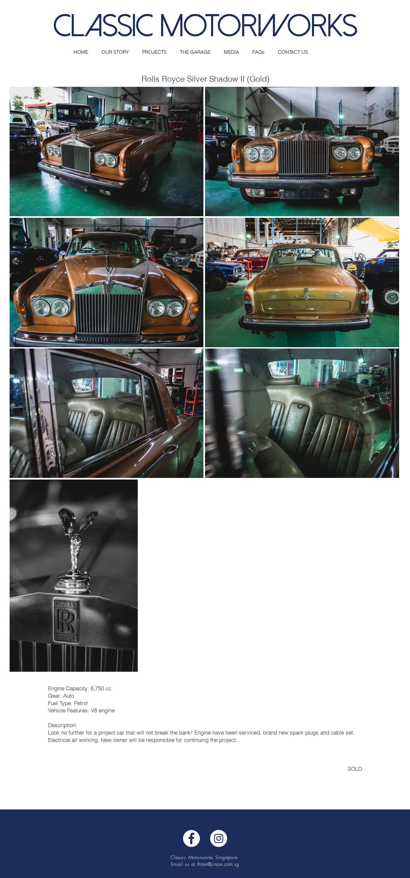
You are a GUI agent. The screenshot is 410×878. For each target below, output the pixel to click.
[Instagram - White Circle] (218, 838)
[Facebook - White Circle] (191, 838)
